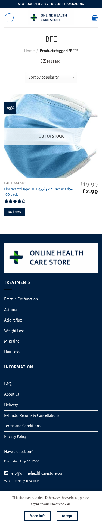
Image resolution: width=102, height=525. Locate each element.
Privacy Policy (15, 436)
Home (29, 51)
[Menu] (9, 17)
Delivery (11, 405)
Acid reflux (13, 320)
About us (11, 394)
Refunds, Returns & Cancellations (31, 415)
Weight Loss (14, 331)
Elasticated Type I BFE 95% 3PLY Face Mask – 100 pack (38, 191)
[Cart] (95, 18)
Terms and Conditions (22, 426)
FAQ (7, 384)
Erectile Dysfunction (21, 299)
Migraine (11, 341)
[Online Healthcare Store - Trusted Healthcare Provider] (51, 17)
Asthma (10, 310)
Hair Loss (12, 352)
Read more (14, 211)
